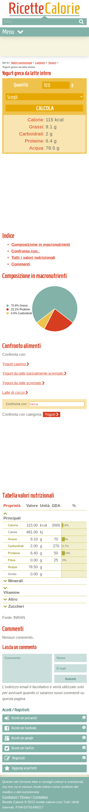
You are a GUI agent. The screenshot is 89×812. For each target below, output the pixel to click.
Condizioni (9, 797)
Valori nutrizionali (21, 62)
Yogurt (52, 62)
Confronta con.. (25, 251)
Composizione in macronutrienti (40, 244)
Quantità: (21, 84)
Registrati (18, 758)
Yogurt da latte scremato (22, 383)
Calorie (13, 525)
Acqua (12, 567)
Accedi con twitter (22, 748)
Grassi (12, 539)
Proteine (14, 553)
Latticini (40, 62)
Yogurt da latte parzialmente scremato (33, 373)
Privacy (25, 797)
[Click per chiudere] (5, 513)
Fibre (11, 560)
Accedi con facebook (23, 728)
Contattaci (40, 797)
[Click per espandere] (5, 581)
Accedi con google (22, 738)
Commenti (20, 264)
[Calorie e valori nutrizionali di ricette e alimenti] (44, 9)
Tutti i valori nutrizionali (33, 257)
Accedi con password (24, 718)
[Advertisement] (48, 195)
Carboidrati (16, 546)
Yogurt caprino (14, 364)
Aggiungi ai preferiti (24, 768)
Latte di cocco (14, 392)
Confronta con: (16, 404)
